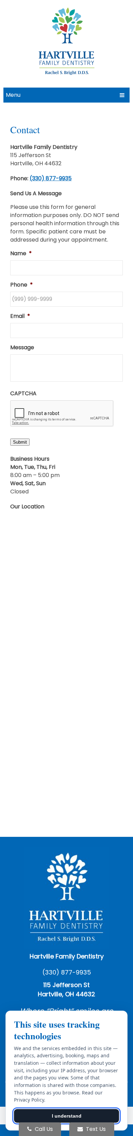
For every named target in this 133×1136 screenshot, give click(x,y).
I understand (67, 1116)
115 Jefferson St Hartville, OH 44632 (66, 989)
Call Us (43, 1129)
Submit (20, 442)
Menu (13, 95)
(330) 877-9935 (51, 178)
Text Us (95, 1129)
